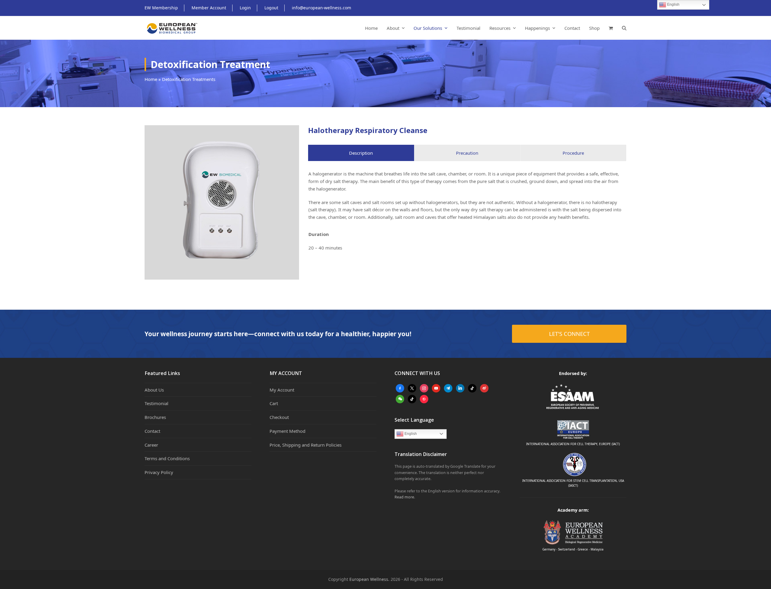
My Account (282, 390)
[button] (610, 28)
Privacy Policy (159, 472)
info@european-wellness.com (321, 8)
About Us (154, 390)
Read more (404, 497)
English (410, 434)
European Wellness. (369, 579)
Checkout (279, 417)
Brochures (155, 417)
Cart (274, 403)
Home (151, 79)
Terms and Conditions (167, 458)
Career (151, 445)
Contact (152, 431)
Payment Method (287, 431)
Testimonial (156, 403)
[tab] (361, 153)
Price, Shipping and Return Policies (306, 445)
